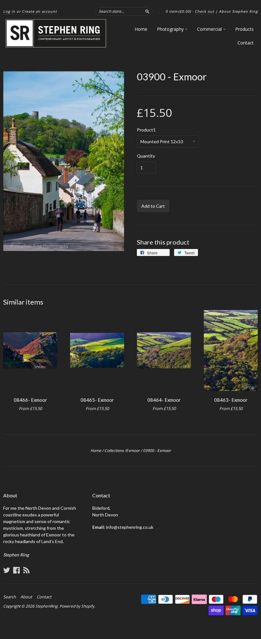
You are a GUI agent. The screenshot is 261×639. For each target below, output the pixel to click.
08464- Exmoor (164, 400)
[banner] (56, 33)
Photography (171, 29)
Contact (245, 43)
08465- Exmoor (97, 400)
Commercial (210, 29)
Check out (204, 11)
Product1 (146, 130)
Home (141, 29)
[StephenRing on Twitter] (6, 570)
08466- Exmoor (30, 400)
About (26, 597)
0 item (178, 11)
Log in (9, 11)
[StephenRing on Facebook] (16, 570)
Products (244, 29)
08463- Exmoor (231, 400)
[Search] (147, 11)
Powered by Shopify (77, 606)
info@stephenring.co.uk (129, 527)
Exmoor (133, 450)
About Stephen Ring (238, 11)
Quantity (146, 156)
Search (9, 597)
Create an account (39, 11)
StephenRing (46, 606)
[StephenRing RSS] (26, 570)
